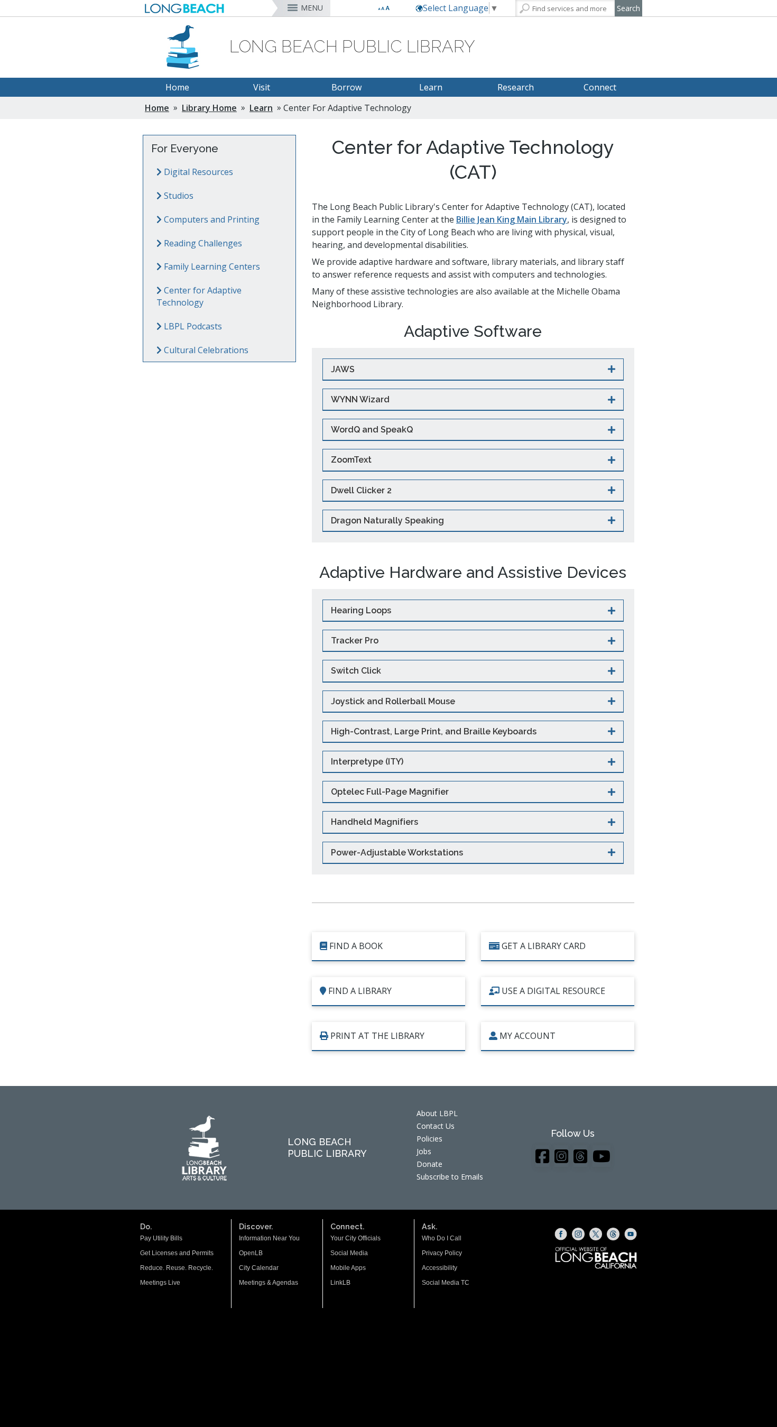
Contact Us (436, 1126)
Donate (429, 1164)
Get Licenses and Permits (177, 1253)
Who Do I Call (441, 1238)
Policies (429, 1139)
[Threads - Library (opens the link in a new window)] (580, 1156)
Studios (177, 195)
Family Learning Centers (211, 266)
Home (177, 87)
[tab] (473, 369)
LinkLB (340, 1282)
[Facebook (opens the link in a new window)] (560, 1234)
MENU (312, 8)
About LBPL (437, 1113)
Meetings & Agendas (268, 1282)
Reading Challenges (202, 243)
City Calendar (259, 1268)
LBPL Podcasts (192, 326)
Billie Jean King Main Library (511, 219)
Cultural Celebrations (205, 350)
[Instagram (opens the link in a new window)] (578, 1234)
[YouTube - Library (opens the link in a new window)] (601, 1156)
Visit (261, 87)
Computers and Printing (211, 219)
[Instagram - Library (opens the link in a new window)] (561, 1156)
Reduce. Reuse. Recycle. (176, 1268)
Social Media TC (445, 1282)
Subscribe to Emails (450, 1177)
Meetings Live (160, 1282)
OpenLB (251, 1253)
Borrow (346, 87)
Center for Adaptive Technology (199, 296)
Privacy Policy (442, 1253)
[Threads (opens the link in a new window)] (613, 1234)
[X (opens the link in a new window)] (595, 1234)
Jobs (424, 1151)
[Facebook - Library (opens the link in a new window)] (542, 1156)
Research (515, 87)
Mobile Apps (348, 1268)
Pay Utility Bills (161, 1238)
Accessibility (439, 1268)
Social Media (349, 1253)
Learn (430, 87)
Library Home (209, 108)
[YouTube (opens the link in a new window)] (630, 1234)
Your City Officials (355, 1238)
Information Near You (269, 1238)
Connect (600, 87)
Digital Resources (197, 172)
